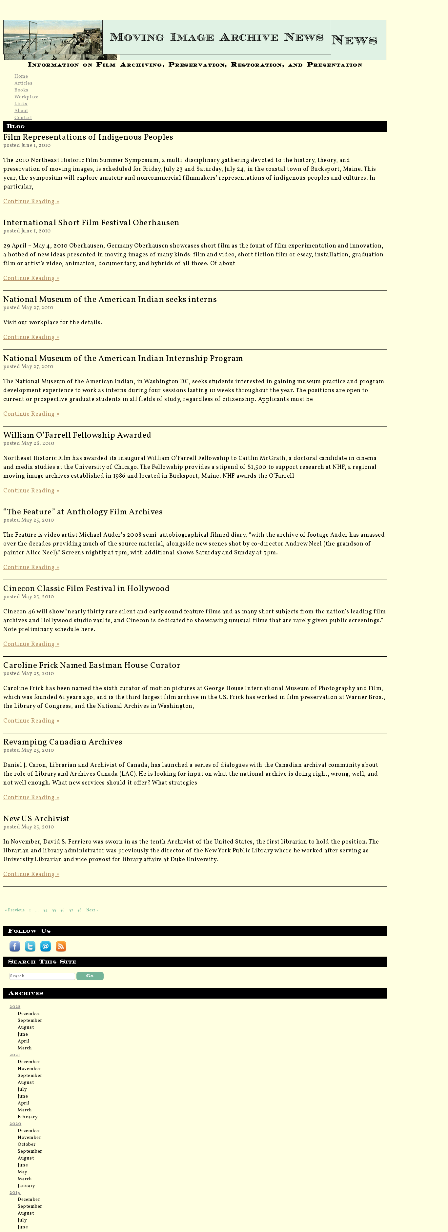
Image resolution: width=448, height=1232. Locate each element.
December (29, 1014)
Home (21, 76)
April (24, 1041)
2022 (15, 1007)
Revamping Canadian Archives (62, 742)
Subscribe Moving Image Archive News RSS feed (61, 946)
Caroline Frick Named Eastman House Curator (92, 665)
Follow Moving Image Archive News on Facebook (15, 946)
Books (21, 90)
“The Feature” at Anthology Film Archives (83, 512)
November (29, 1069)
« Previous (15, 910)
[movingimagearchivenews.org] (195, 37)
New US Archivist (36, 819)
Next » (92, 910)
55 (54, 910)
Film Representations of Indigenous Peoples (88, 137)
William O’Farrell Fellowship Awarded (77, 435)
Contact (23, 118)
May (23, 1172)
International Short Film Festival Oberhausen (91, 223)
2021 (15, 1055)
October (27, 1145)
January (26, 1186)
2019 (15, 1193)
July (22, 1089)
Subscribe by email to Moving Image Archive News (45, 946)
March (25, 1048)
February (28, 1117)
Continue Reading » (31, 202)
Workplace (26, 97)
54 (45, 910)
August (26, 1027)
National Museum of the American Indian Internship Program (123, 359)
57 (71, 910)
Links (21, 104)
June (23, 1034)
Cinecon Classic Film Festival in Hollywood (86, 589)
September (30, 1021)
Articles (23, 83)
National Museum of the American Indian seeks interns (110, 300)
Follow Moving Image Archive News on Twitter (30, 946)
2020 (15, 1124)
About (21, 111)
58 (79, 910)
